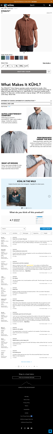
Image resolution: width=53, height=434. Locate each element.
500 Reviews (16, 220)
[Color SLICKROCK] (12, 58)
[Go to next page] (37, 366)
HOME (2, 8)
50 (34, 366)
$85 (2, 13)
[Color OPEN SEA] (21, 58)
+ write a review (46, 228)
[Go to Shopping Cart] (49, 5)
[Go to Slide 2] (25, 52)
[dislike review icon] (50, 244)
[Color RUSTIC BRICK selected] (26, 58)
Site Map (26, 396)
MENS (5, 8)
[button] (1, 5)
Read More (28, 271)
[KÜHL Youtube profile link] (31, 428)
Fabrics (26, 405)
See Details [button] (34, 1)
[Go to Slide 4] (27, 52)
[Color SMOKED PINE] (3, 58)
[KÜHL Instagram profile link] (24, 428)
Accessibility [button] (26, 409)
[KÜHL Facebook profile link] (21, 428)
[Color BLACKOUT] (17, 58)
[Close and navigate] (51, 2)
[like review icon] (48, 244)
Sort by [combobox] (4, 233)
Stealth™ (5, 11)
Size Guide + (47, 63)
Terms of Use (26, 399)
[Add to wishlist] (49, 72)
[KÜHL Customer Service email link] (28, 428)
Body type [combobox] (25, 233)
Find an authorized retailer (26, 377)
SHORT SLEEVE (10, 8)
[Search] (44, 5)
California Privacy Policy (26, 422)
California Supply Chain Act (26, 419)
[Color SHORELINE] (8, 58)
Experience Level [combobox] (37, 233)
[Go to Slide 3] (26, 52)
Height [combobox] (45, 233)
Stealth (15, 8)
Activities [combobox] (15, 233)
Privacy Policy (26, 402)
